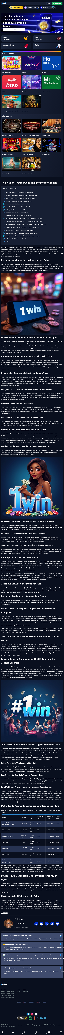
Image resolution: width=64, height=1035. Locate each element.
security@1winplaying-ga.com (7, 993)
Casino (36, 1033)
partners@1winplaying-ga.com (7, 997)
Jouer (14, 29)
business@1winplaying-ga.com (7, 995)
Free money (17, 7)
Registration (25, 991)
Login (48, 3)
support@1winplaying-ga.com (7, 991)
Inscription (58, 3)
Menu (61, 1033)
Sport (13, 1033)
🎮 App (18, 991)
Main (3, 1033)
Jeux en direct (49, 1033)
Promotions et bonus (32, 7)
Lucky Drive (45, 7)
